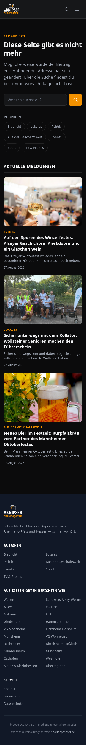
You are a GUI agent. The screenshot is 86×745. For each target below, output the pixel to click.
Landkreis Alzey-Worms (64, 599)
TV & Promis (34, 147)
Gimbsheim (12, 621)
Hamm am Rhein (59, 621)
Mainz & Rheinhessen (20, 666)
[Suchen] (66, 9)
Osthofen (11, 658)
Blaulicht (14, 126)
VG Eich (51, 607)
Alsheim (10, 614)
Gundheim (54, 651)
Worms (9, 599)
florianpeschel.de (64, 732)
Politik (56, 126)
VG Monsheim (14, 629)
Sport (12, 147)
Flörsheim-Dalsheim (61, 629)
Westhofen (54, 658)
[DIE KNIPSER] (11, 9)
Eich (49, 614)
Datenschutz (13, 703)
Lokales (36, 126)
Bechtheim (12, 643)
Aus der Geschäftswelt (25, 137)
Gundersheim (14, 651)
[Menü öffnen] (77, 9)
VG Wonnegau (57, 636)
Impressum (12, 696)
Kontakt (9, 689)
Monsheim (12, 636)
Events (57, 137)
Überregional (56, 666)
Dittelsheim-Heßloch (61, 643)
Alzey (8, 607)
